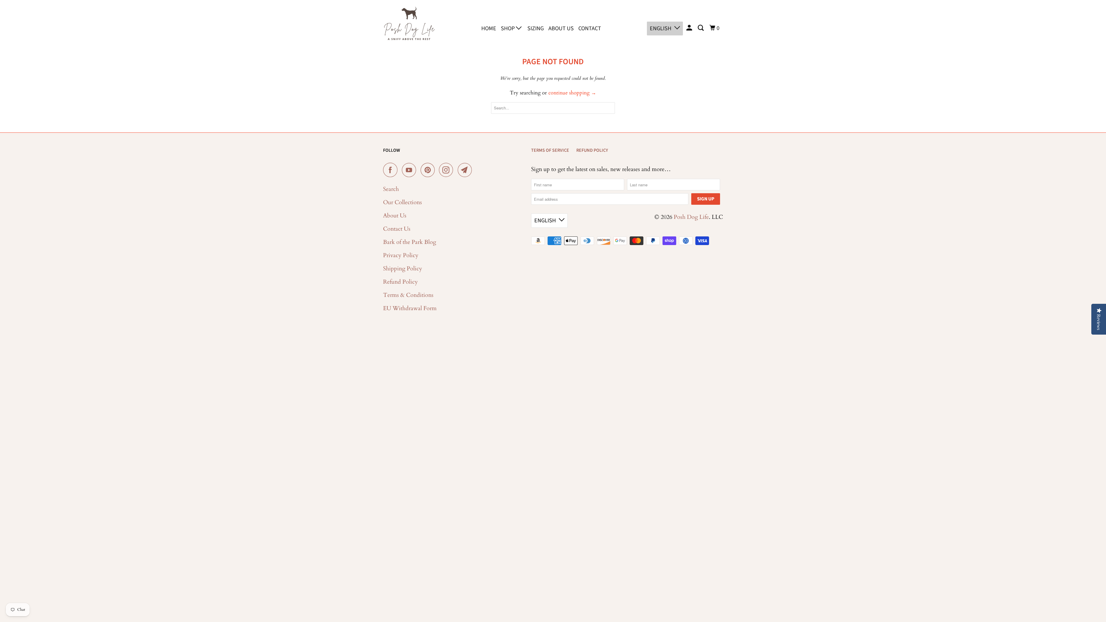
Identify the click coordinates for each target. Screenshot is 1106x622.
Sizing (535, 28)
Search (391, 189)
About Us (561, 28)
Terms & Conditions (408, 295)
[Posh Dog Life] (409, 27)
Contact (589, 28)
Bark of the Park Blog (409, 242)
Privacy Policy (400, 255)
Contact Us (396, 229)
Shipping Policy (402, 268)
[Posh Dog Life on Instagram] (447, 170)
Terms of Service (550, 150)
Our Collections (402, 202)
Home (488, 28)
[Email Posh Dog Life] (466, 170)
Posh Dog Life (691, 217)
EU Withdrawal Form (410, 308)
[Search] (701, 28)
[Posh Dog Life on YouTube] (410, 170)
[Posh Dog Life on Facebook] (391, 170)
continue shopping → (572, 92)
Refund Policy (400, 282)
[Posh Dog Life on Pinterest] (429, 170)
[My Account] (689, 28)
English (660, 28)
